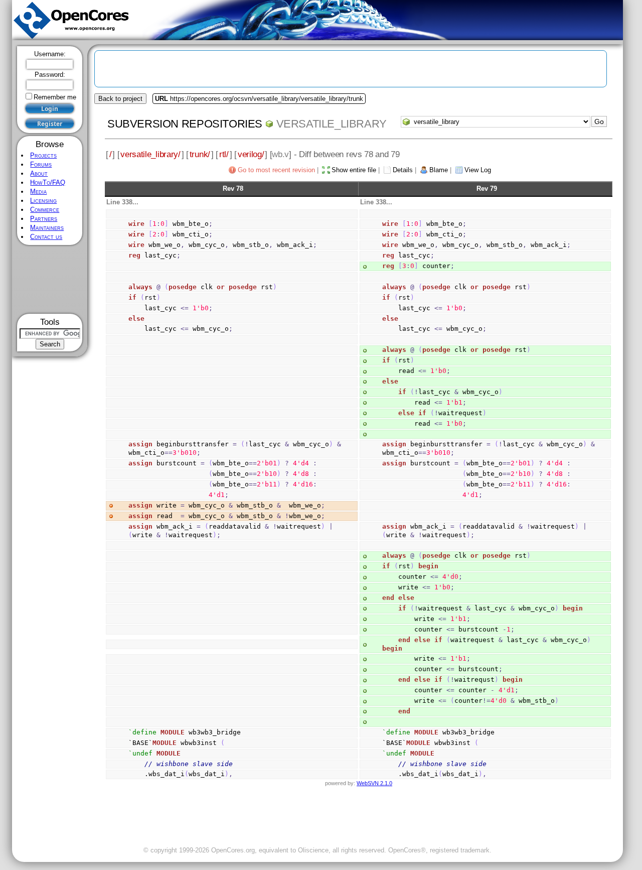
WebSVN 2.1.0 (374, 783)
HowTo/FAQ (47, 182)
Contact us (46, 236)
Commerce (44, 209)
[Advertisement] (50, 279)
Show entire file (354, 170)
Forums (41, 164)
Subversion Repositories (184, 123)
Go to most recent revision (276, 170)
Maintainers (47, 227)
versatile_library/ (150, 154)
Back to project (120, 98)
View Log (477, 170)
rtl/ (224, 154)
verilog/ (251, 154)
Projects (43, 155)
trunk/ (200, 154)
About (39, 173)
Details (403, 170)
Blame (438, 170)
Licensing (43, 200)
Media (38, 191)
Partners (43, 218)
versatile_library (331, 123)
